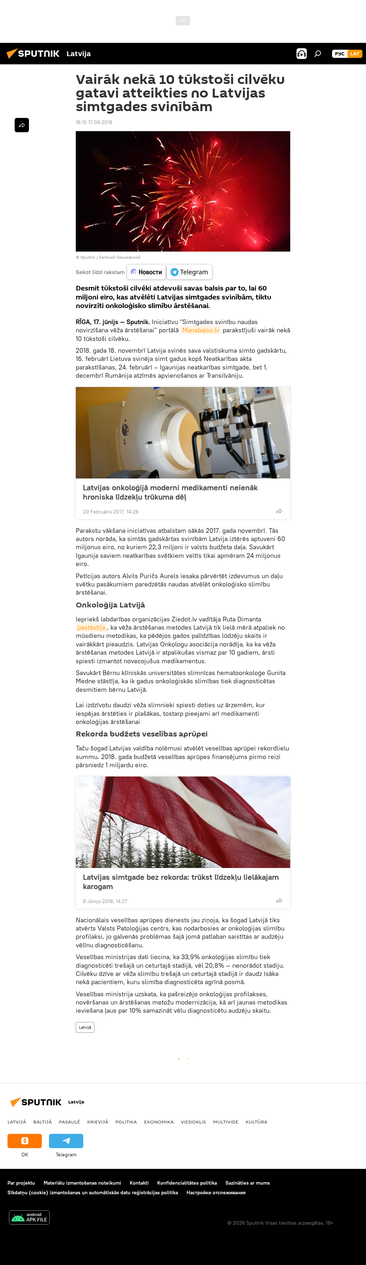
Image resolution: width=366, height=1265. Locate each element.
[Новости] (146, 272)
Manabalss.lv (200, 330)
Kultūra (256, 1121)
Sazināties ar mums (248, 1183)
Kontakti (139, 1183)
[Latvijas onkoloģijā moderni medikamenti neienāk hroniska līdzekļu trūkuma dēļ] (183, 432)
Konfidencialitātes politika (187, 1183)
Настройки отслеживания (216, 1192)
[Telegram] (189, 272)
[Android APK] (29, 1218)
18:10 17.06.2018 (94, 122)
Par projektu (21, 1183)
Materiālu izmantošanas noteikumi (82, 1183)
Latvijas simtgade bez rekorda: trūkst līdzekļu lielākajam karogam (181, 881)
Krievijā (97, 1121)
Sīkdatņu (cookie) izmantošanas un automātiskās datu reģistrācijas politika (93, 1192)
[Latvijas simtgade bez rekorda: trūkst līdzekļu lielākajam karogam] (183, 822)
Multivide (225, 1121)
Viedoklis (193, 1121)
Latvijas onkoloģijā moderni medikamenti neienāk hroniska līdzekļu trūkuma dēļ (170, 492)
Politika (126, 1121)
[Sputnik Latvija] (35, 59)
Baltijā (42, 1121)
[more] (279, 511)
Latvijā (85, 1027)
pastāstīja (91, 627)
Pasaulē (69, 1121)
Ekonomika (159, 1121)
